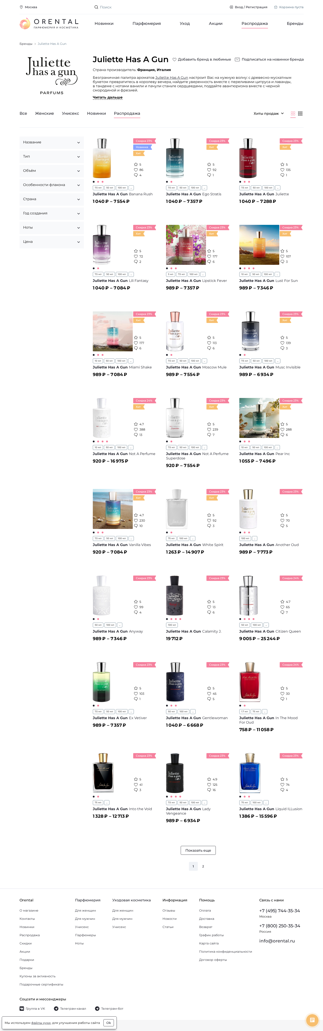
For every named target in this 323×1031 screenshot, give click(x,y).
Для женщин (85, 910)
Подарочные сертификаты (41, 984)
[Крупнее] (293, 113)
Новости (169, 919)
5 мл (170, 274)
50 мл (109, 187)
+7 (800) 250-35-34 (279, 925)
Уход (185, 23)
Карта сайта (209, 943)
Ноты (79, 943)
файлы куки (41, 1023)
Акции (215, 23)
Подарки (27, 960)
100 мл (122, 187)
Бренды (295, 23)
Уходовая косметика (131, 900)
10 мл (244, 274)
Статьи (168, 927)
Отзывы (168, 910)
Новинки (104, 23)
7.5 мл (98, 187)
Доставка (206, 919)
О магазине (29, 910)
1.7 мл (244, 711)
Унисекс (82, 927)
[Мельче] (300, 113)
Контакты (27, 919)
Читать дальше (108, 97)
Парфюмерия (147, 23)
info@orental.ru (277, 941)
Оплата (205, 910)
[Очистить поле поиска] (222, 7)
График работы (211, 935)
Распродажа (255, 23)
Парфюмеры (85, 935)
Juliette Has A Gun (171, 77)
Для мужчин (85, 919)
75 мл (171, 538)
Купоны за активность (37, 976)
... (131, 187)
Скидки (26, 943)
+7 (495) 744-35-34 (279, 910)
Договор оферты (213, 960)
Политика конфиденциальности (225, 952)
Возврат (205, 927)
